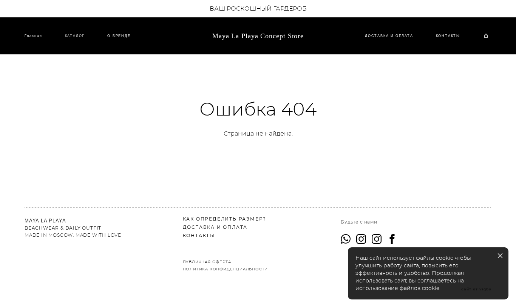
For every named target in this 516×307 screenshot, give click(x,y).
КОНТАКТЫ (448, 36)
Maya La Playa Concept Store (258, 35)
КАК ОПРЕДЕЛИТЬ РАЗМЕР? (225, 219)
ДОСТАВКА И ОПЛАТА (389, 36)
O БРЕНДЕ (118, 36)
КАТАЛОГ (75, 36)
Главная (33, 36)
